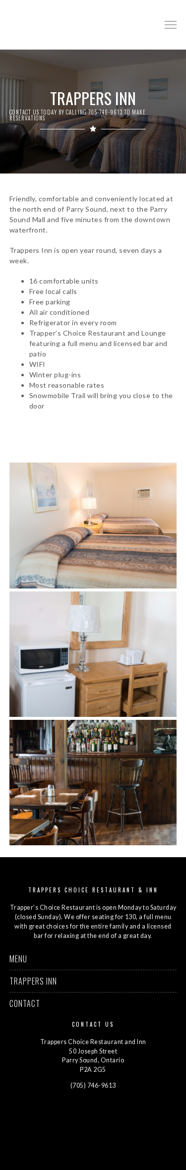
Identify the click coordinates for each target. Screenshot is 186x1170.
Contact (24, 1003)
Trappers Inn (33, 981)
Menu (18, 959)
